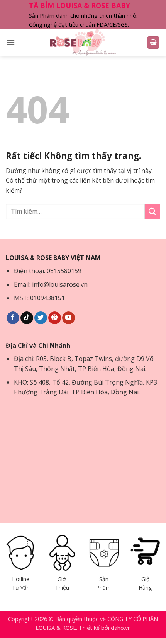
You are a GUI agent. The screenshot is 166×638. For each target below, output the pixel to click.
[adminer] (83, 42)
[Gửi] (152, 211)
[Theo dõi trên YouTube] (68, 318)
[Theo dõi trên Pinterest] (54, 318)
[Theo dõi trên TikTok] (26, 318)
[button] (10, 42)
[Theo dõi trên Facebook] (13, 318)
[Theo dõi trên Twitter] (40, 318)
